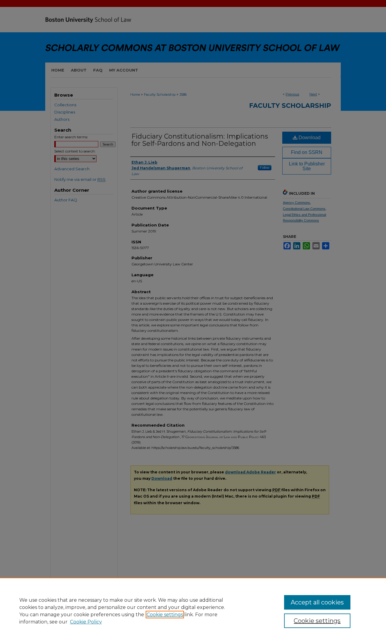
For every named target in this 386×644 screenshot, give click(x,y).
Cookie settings (165, 614)
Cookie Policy (86, 622)
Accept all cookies (317, 602)
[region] (193, 611)
